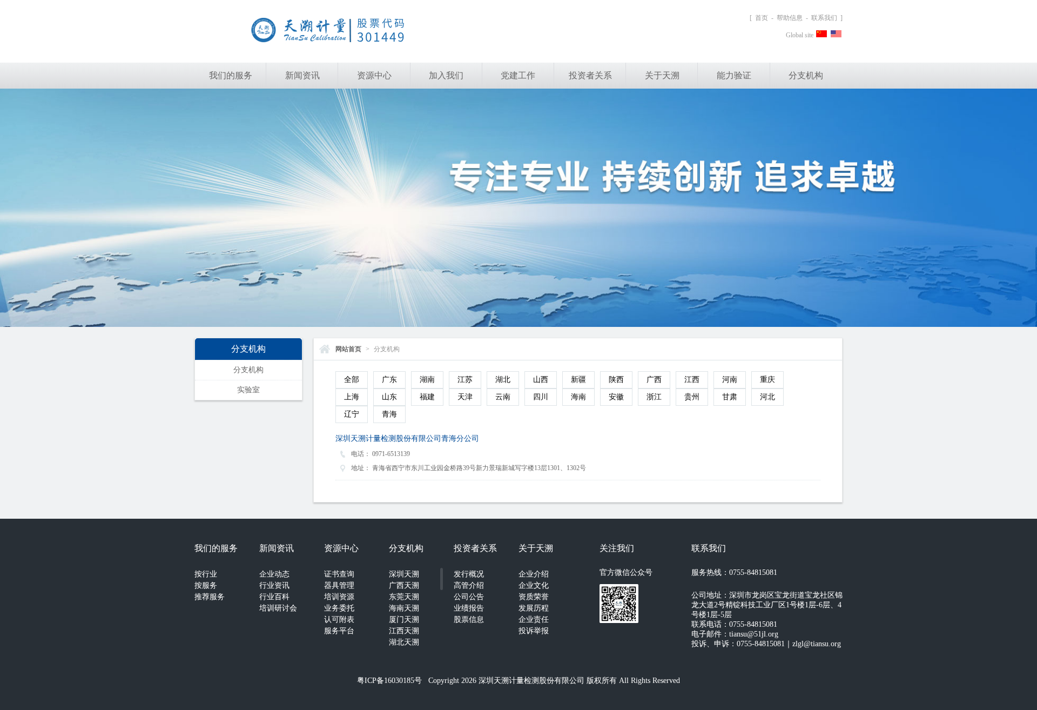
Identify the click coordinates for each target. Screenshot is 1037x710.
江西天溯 (404, 631)
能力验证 (734, 75)
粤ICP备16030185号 (389, 680)
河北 (767, 397)
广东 (389, 380)
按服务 (205, 585)
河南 (729, 380)
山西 (540, 380)
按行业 (205, 574)
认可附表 (339, 619)
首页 (761, 18)
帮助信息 (790, 18)
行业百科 (274, 597)
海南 (578, 397)
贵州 (691, 397)
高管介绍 (469, 585)
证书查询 (339, 574)
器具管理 (339, 585)
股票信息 (469, 619)
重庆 (767, 380)
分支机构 (806, 75)
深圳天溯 (404, 574)
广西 (654, 380)
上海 (351, 397)
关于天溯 (662, 75)
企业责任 (533, 619)
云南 (502, 397)
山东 (389, 397)
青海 (389, 414)
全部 (351, 380)
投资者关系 (590, 75)
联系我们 (824, 18)
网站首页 (348, 349)
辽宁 (351, 414)
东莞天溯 (404, 597)
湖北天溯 (404, 642)
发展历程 (533, 608)
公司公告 (469, 597)
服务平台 (339, 631)
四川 (540, 397)
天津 (465, 397)
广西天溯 (404, 585)
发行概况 (469, 574)
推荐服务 (209, 597)
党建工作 (518, 75)
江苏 (465, 380)
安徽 (616, 397)
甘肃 (729, 397)
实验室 (248, 390)
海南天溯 (404, 608)
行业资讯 (274, 585)
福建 (427, 397)
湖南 (427, 380)
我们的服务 (230, 75)
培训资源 (339, 597)
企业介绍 (533, 574)
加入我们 (446, 75)
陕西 (616, 380)
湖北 (502, 380)
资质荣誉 (533, 597)
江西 (691, 380)
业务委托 (339, 608)
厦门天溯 (404, 619)
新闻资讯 (302, 75)
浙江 (654, 397)
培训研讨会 (278, 608)
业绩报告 (469, 608)
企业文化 (533, 585)
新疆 (578, 380)
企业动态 (274, 574)
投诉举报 (533, 631)
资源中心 (374, 75)
